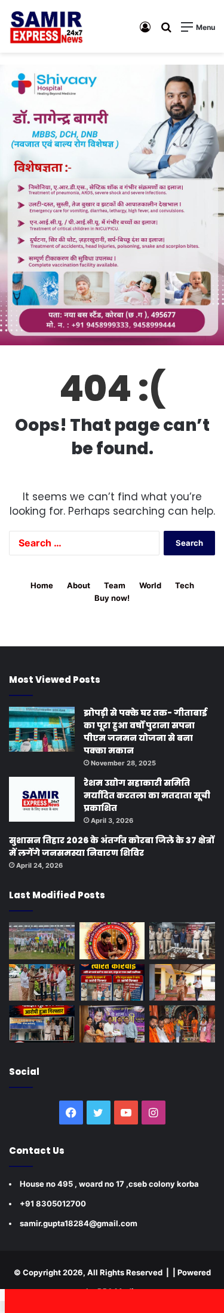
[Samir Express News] (46, 26)
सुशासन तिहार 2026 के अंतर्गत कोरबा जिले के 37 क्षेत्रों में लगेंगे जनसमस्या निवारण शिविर (111, 846)
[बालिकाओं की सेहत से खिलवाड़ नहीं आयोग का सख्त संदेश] (182, 982)
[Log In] (145, 30)
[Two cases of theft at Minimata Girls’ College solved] (182, 940)
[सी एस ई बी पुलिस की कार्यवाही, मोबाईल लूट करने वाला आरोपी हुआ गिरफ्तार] (42, 1024)
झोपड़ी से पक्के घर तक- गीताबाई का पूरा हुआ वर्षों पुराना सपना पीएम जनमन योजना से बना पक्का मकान (145, 731)
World (150, 585)
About (78, 585)
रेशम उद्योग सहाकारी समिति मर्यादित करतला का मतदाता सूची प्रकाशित (147, 795)
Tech (184, 585)
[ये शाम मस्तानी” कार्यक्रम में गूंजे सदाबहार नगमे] (112, 1024)
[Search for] (166, 30)
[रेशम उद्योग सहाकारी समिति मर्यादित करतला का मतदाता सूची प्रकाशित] (42, 799)
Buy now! (112, 598)
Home (41, 585)
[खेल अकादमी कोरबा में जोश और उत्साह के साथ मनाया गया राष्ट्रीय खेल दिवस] (42, 940)
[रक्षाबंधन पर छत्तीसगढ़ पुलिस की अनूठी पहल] (112, 940)
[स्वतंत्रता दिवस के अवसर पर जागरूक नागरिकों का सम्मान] (42, 982)
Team (114, 585)
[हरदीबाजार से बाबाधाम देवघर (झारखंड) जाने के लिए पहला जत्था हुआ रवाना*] (182, 1024)
